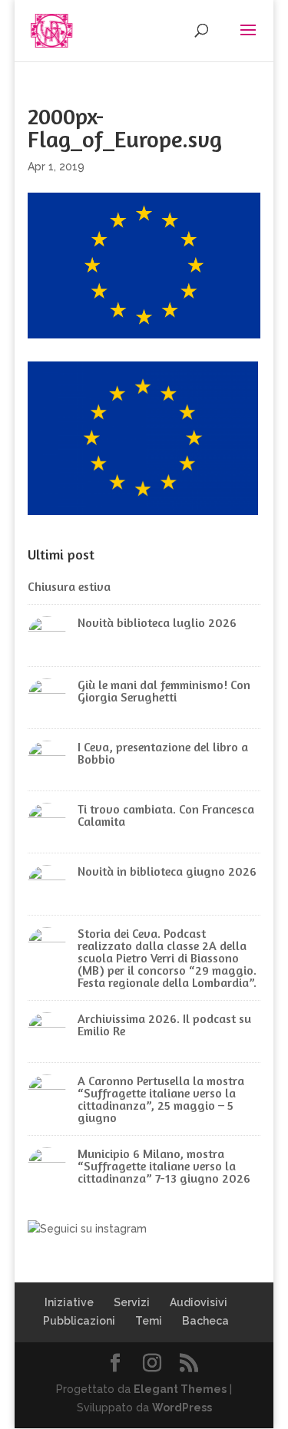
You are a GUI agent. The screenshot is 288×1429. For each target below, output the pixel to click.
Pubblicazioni (79, 1321)
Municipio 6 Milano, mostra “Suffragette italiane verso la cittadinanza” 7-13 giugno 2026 (164, 1166)
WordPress (182, 1407)
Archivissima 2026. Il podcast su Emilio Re (164, 1024)
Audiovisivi (198, 1302)
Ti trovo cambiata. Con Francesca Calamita (166, 815)
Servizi (132, 1302)
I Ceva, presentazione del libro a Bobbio (163, 753)
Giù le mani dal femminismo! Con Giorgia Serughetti (164, 691)
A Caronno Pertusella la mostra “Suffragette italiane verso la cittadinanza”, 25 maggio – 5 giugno (161, 1099)
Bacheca (205, 1321)
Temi (148, 1321)
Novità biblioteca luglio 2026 (157, 622)
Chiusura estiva (69, 586)
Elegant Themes (180, 1389)
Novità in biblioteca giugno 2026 (167, 871)
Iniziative (69, 1302)
